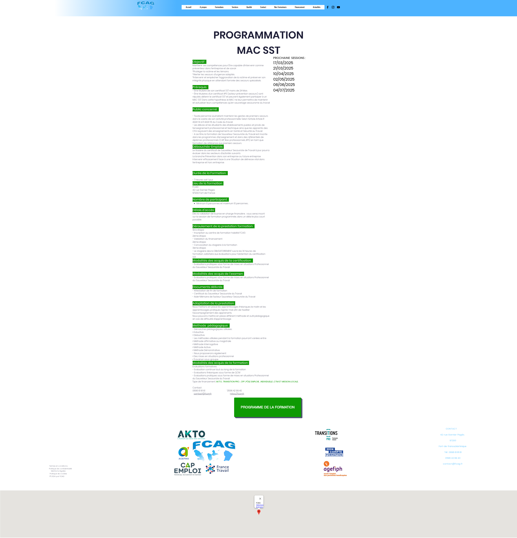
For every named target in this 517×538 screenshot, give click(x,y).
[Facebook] (327, 7)
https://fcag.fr (237, 393)
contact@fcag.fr (203, 393)
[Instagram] (333, 7)
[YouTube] (338, 7)
